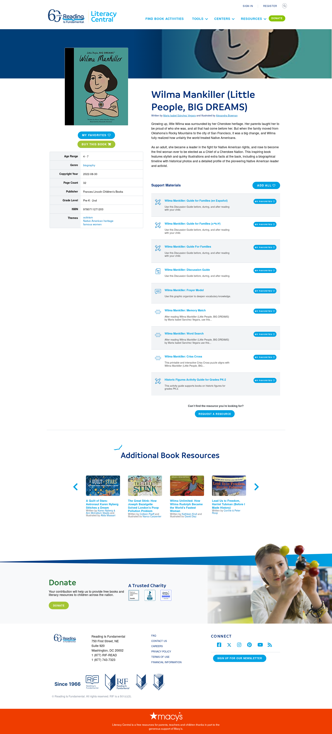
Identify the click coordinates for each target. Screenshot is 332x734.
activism (88, 217)
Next (256, 487)
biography (89, 165)
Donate (58, 605)
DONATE (277, 18)
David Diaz (190, 516)
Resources (251, 18)
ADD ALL (265, 185)
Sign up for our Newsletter (239, 658)
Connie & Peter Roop (226, 512)
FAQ (153, 635)
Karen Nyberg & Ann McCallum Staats (100, 512)
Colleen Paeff (147, 514)
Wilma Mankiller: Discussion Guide (187, 270)
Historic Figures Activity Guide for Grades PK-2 (195, 380)
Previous (75, 487)
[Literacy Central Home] (104, 11)
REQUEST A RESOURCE (215, 413)
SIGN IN (248, 6)
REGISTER (270, 6)
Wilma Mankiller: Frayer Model (184, 290)
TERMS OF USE (162, 656)
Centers (222, 18)
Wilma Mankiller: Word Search (184, 333)
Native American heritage (98, 221)
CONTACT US (160, 641)
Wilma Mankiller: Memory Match (185, 310)
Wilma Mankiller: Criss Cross (183, 356)
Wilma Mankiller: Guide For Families (188, 246)
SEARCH (284, 6)
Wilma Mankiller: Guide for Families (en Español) (196, 201)
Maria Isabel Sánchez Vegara (179, 115)
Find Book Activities (164, 18)
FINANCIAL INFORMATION (166, 662)
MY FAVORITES (95, 135)
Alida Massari (108, 515)
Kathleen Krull (189, 514)
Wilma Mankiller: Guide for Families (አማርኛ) (192, 223)
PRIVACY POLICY (161, 651)
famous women (92, 224)
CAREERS (157, 646)
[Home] (69, 11)
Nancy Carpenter (152, 516)
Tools (198, 18)
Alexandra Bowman (227, 115)
